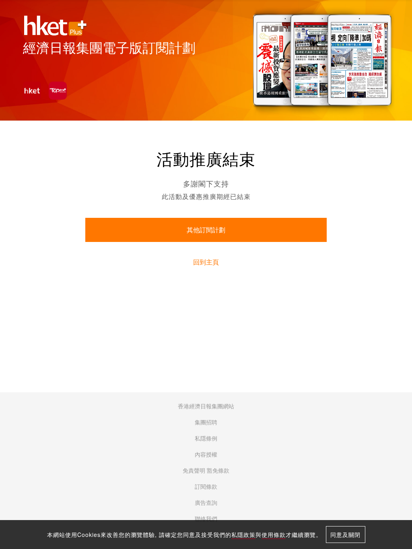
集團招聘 (206, 422)
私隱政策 (243, 535)
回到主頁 (206, 262)
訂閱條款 (206, 486)
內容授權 (206, 454)
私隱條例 (206, 438)
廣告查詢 (206, 503)
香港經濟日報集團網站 (206, 406)
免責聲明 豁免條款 (206, 470)
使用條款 (274, 535)
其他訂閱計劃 (206, 230)
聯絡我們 (206, 519)
